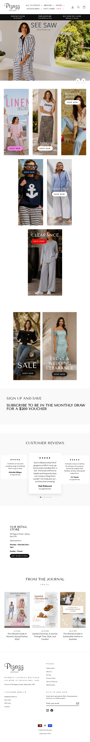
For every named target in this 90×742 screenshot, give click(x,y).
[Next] (83, 80)
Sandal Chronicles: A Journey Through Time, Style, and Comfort (45, 636)
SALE (59, 9)
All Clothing (33, 5)
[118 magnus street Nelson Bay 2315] (45, 541)
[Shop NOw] (30, 192)
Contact (7, 707)
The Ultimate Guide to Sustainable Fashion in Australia (73, 636)
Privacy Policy (51, 678)
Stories (48, 675)
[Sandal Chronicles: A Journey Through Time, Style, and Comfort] (45, 610)
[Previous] (78, 80)
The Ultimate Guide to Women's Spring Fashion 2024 (17, 636)
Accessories (33, 9)
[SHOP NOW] (16, 122)
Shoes (59, 5)
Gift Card (7, 703)
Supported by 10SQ (45, 733)
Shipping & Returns (10, 697)
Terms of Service (51, 682)
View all (45, 584)
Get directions (20, 556)
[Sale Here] (45, 262)
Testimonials (50, 668)
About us (49, 672)
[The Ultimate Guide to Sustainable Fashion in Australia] (73, 610)
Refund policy (50, 685)
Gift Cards (49, 9)
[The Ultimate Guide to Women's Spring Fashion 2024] (17, 610)
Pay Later (7, 700)
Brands (48, 5)
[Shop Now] (45, 122)
